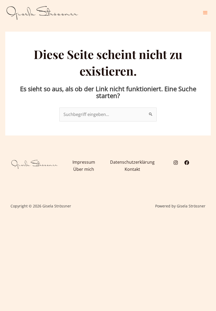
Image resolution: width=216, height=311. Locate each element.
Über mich (83, 169)
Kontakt (132, 169)
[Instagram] (175, 162)
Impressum (83, 162)
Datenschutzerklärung (132, 162)
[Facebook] (186, 162)
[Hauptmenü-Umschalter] (205, 12)
